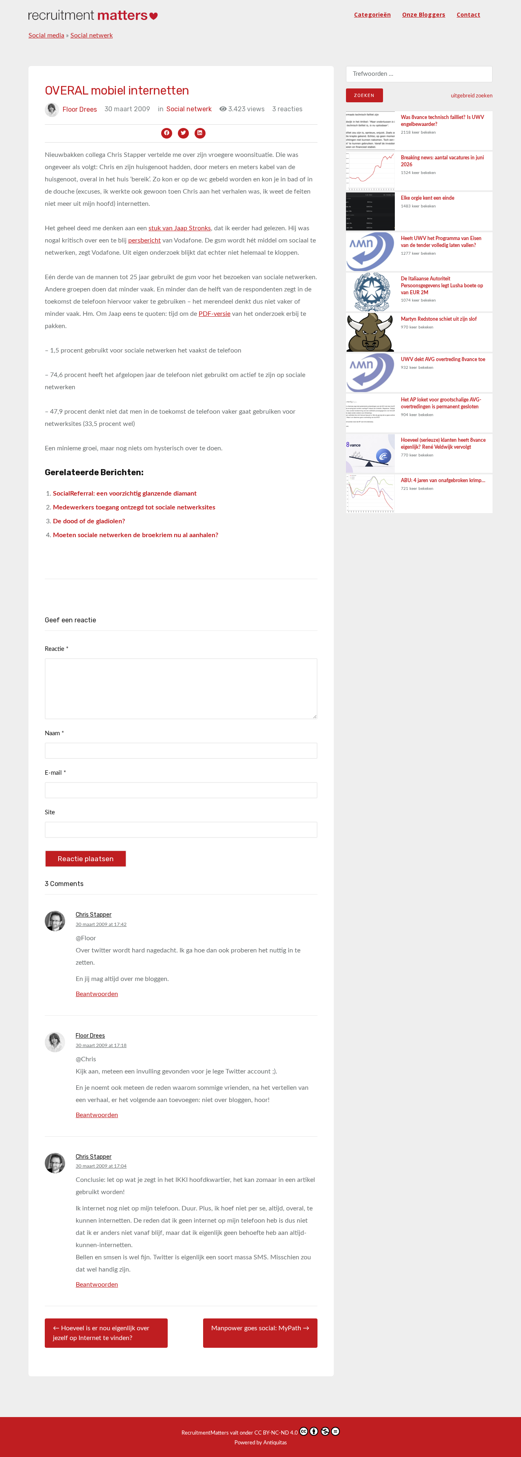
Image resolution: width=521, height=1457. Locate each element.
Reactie (56, 649)
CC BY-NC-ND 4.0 (276, 1433)
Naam (54, 733)
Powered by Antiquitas (260, 1443)
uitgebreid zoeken (472, 96)
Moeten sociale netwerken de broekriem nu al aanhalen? (135, 535)
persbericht (144, 240)
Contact (468, 14)
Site (50, 812)
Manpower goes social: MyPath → (260, 1328)
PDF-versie (214, 314)
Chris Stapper (94, 914)
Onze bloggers (423, 14)
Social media (46, 35)
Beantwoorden (97, 994)
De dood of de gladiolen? (89, 521)
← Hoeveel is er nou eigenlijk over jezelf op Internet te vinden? (101, 1333)
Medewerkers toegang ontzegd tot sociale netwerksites (134, 507)
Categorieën (372, 14)
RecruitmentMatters (205, 1433)
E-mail (55, 773)
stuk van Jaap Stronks (180, 228)
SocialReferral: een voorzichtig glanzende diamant (125, 493)
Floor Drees (80, 109)
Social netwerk (91, 35)
